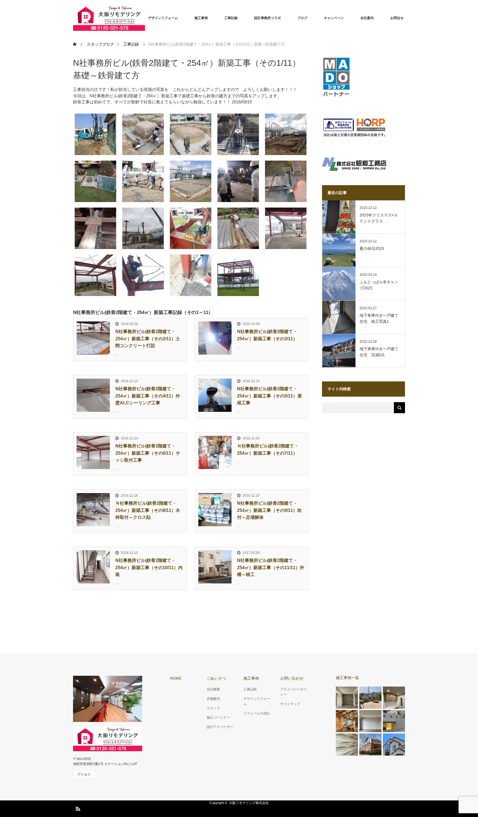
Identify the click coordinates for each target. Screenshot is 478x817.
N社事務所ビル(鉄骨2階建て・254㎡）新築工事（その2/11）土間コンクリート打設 (147, 338)
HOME (175, 678)
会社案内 (367, 18)
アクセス (84, 774)
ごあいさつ (216, 678)
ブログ (302, 18)
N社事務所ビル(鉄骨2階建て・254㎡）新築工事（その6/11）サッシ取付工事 (147, 453)
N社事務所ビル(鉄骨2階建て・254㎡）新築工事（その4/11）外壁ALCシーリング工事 (147, 395)
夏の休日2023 (372, 248)
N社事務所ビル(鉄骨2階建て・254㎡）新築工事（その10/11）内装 (149, 567)
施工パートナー (218, 717)
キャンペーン (334, 18)
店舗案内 (213, 699)
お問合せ (397, 18)
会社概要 (213, 689)
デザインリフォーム (163, 18)
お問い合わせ (291, 678)
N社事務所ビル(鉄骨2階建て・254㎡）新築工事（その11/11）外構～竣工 (270, 567)
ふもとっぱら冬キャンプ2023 (379, 285)
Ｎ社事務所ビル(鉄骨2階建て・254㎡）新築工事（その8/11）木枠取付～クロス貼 (147, 510)
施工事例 (201, 18)
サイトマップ (290, 704)
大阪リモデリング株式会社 (249, 803)
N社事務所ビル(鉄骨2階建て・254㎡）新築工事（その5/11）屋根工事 (269, 395)
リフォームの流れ (256, 713)
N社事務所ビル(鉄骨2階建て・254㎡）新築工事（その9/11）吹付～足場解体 (269, 510)
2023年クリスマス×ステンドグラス (379, 218)
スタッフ (213, 708)
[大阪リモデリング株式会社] (109, 18)
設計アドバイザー (220, 727)
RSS (77, 808)
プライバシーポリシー (293, 691)
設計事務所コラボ (267, 18)
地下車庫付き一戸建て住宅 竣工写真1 (379, 318)
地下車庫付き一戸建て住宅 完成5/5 (379, 352)
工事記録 (231, 18)
